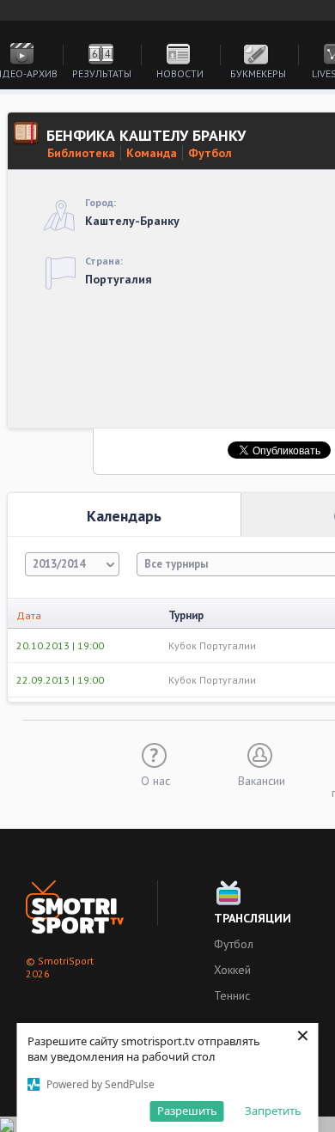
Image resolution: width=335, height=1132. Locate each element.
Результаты (101, 73)
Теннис (232, 995)
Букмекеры (258, 73)
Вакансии (261, 780)
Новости (180, 73)
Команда (151, 153)
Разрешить (187, 1110)
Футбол (210, 153)
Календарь (124, 516)
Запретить (273, 1110)
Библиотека (81, 153)
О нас (155, 780)
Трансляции (252, 918)
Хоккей (232, 969)
